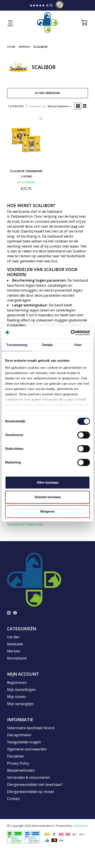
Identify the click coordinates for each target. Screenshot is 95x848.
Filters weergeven (47, 93)
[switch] (83, 434)
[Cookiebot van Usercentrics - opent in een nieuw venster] (70, 333)
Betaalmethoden (21, 770)
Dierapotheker (19, 735)
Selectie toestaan (47, 497)
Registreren (17, 682)
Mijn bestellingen (21, 689)
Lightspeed (80, 826)
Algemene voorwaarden (27, 749)
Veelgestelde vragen (24, 742)
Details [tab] (47, 345)
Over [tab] (78, 345)
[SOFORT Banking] (67, 834)
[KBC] (47, 840)
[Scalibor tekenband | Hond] (26, 140)
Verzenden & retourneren (28, 777)
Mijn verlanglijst (20, 703)
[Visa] (61, 840)
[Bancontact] (75, 834)
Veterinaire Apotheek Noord (30, 727)
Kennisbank (17, 658)
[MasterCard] (54, 840)
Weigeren (47, 511)
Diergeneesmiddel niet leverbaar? (35, 784)
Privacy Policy (18, 763)
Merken (24, 47)
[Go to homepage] (47, 22)
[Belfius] (82, 834)
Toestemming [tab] (16, 345)
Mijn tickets (16, 696)
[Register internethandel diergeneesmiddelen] (32, 836)
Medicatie (15, 644)
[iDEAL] (47, 834)
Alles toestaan (48, 482)
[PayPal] (54, 834)
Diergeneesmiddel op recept (30, 791)
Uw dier (13, 637)
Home (11, 47)
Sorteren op (37, 106)
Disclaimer (15, 756)
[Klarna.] (61, 834)
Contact (13, 798)
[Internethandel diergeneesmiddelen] (14, 836)
